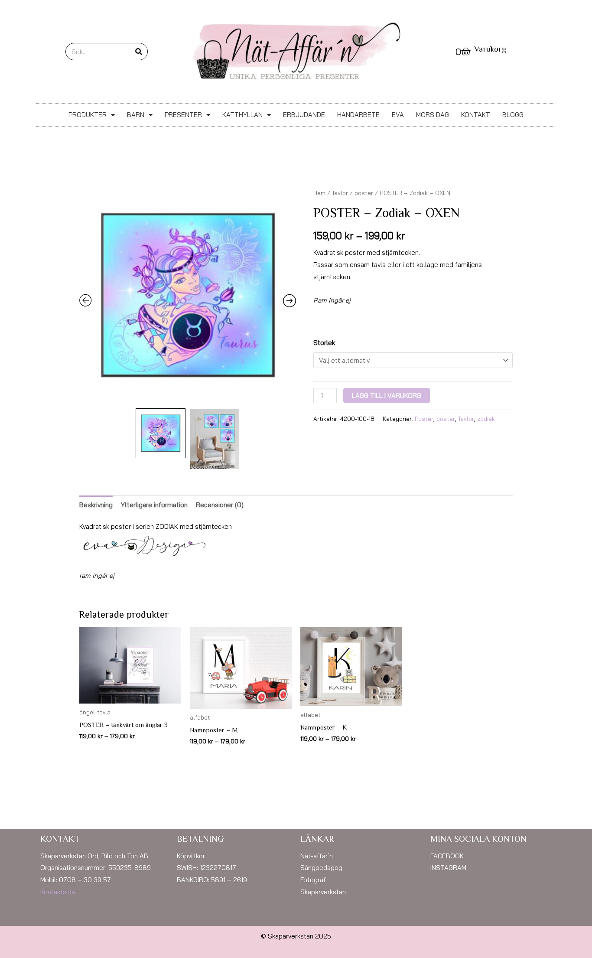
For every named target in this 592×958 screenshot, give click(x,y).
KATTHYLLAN (242, 115)
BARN (135, 115)
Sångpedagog (321, 868)
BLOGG (513, 115)
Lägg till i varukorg (386, 395)
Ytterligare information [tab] (154, 505)
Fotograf (313, 880)
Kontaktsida (57, 892)
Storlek (324, 343)
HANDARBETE (358, 115)
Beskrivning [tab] (96, 505)
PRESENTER (183, 115)
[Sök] (138, 51)
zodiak (486, 418)
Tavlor (340, 192)
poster (364, 192)
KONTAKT (475, 115)
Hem (319, 192)
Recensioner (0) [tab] (220, 505)
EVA (398, 115)
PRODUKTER (87, 115)
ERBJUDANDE (304, 115)
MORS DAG (432, 115)
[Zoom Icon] (187, 295)
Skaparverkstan (323, 892)
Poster (424, 418)
